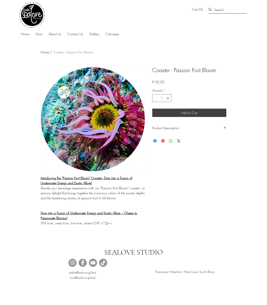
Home (45, 52)
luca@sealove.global (82, 278)
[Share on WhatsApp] (170, 140)
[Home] (32, 15)
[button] (198, 9)
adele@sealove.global (82, 272)
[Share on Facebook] (154, 140)
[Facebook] (83, 263)
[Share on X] (178, 140)
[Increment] (168, 98)
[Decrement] (155, 98)
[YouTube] (93, 263)
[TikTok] (103, 263)
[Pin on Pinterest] (162, 140)
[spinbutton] (162, 98)
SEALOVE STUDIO (133, 252)
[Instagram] (72, 263)
